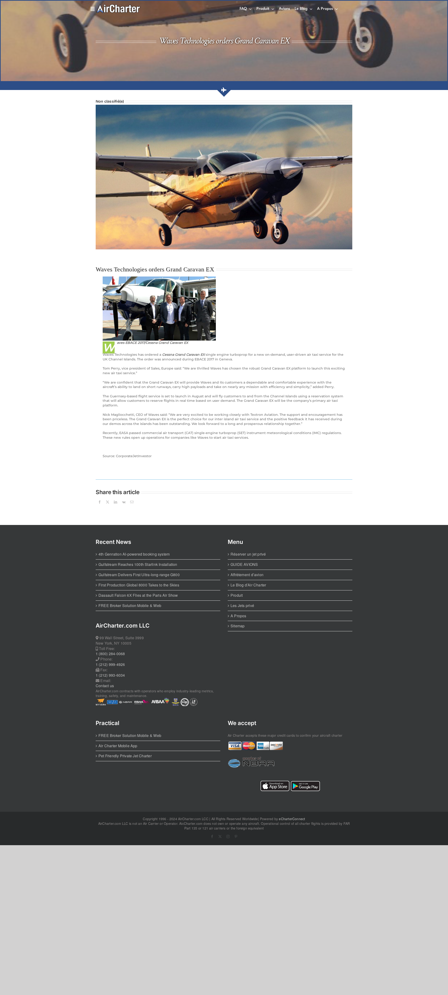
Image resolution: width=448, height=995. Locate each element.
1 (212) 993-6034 (110, 675)
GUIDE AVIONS (244, 564)
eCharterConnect (292, 818)
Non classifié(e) (110, 101)
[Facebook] (100, 507)
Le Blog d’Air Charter (248, 585)
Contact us (105, 685)
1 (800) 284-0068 (110, 653)
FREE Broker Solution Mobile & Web (129, 605)
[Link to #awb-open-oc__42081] (92, 9)
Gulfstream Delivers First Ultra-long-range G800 (139, 574)
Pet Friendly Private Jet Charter (125, 755)
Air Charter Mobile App (117, 745)
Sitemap (238, 626)
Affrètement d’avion (247, 574)
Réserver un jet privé (248, 554)
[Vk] (124, 507)
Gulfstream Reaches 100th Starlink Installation (137, 564)
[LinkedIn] (115, 507)
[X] (108, 507)
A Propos (238, 615)
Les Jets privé (242, 605)
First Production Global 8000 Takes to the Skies (138, 585)
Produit (237, 595)
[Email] (132, 507)
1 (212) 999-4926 (110, 664)
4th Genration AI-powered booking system (134, 554)
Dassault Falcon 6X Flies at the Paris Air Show (138, 595)
